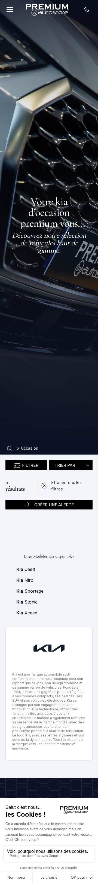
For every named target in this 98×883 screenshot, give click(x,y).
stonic (27, 602)
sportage (30, 591)
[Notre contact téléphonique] (86, 9)
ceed (25, 569)
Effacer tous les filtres (66, 485)
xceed (26, 612)
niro (24, 580)
